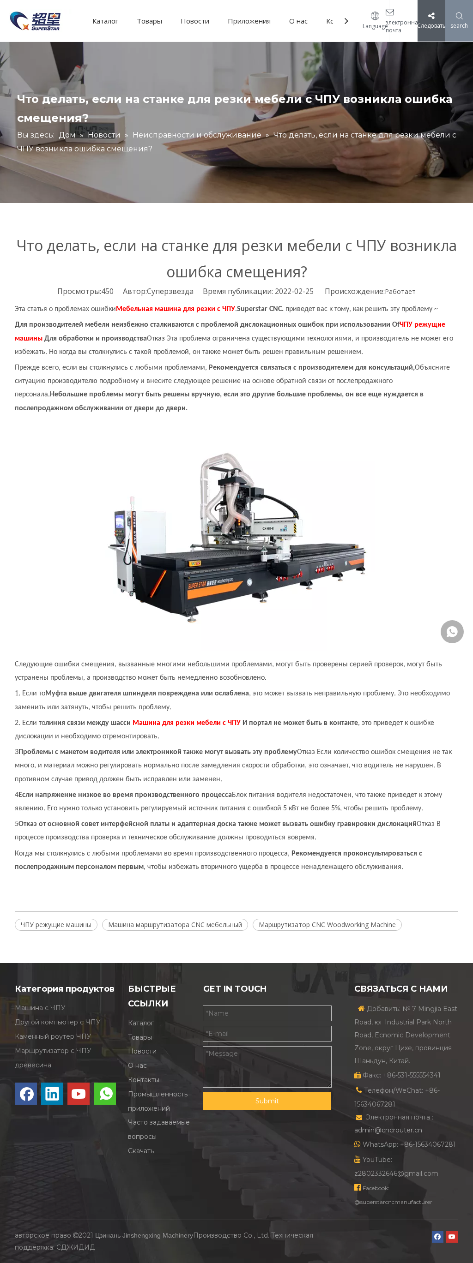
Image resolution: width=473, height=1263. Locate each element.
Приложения (249, 20)
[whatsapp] (105, 1094)
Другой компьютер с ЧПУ (58, 1022)
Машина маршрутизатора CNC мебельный (175, 924)
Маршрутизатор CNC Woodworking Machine (327, 924)
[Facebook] (26, 1094)
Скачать (141, 1151)
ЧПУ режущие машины (56, 924)
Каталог (105, 20)
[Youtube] (78, 1094)
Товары (149, 20)
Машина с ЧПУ (40, 1008)
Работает (400, 291)
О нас (298, 20)
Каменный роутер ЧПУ (53, 1036)
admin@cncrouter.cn (388, 1130)
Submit (267, 1101)
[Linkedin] (52, 1094)
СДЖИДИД (75, 1247)
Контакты (143, 1080)
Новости (195, 20)
